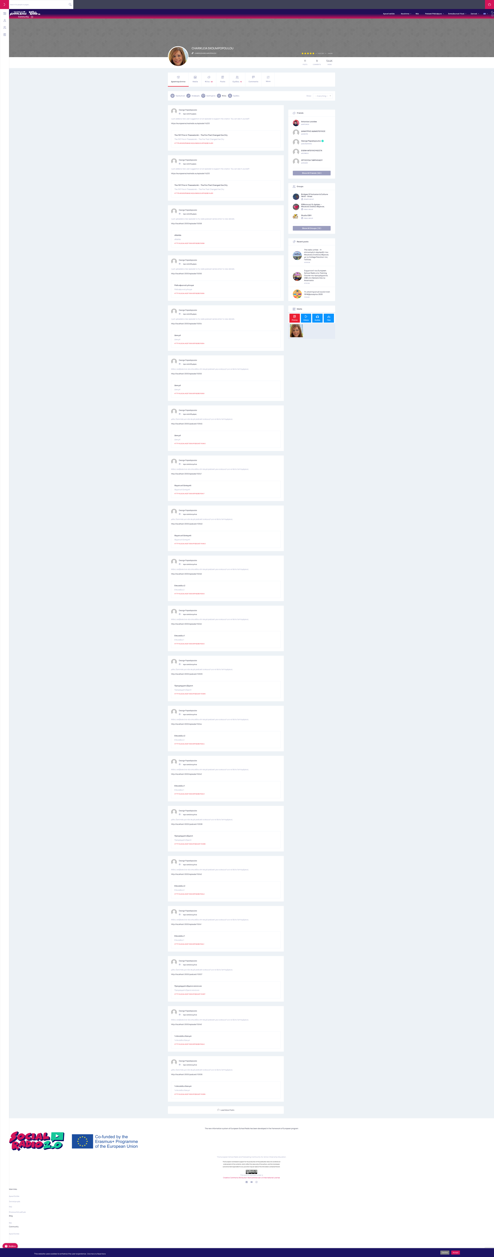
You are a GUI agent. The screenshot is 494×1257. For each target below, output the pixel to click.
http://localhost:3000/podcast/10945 (186, 423)
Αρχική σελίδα (389, 13)
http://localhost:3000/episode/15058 (186, 223)
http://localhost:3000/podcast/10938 (186, 824)
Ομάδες (237, 81)
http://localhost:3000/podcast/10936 (186, 1074)
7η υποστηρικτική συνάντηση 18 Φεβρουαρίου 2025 (317, 293)
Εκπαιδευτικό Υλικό (456, 13)
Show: (309, 96)
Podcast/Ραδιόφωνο (433, 13)
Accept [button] (455, 1252)
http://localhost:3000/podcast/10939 (186, 674)
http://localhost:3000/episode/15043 (186, 774)
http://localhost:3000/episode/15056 (186, 273)
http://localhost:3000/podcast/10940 (186, 524)
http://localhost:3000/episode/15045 (186, 624)
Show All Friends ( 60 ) (311, 173)
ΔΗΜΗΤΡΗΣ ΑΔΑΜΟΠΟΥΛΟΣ (313, 131)
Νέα (417, 13)
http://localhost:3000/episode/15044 (186, 724)
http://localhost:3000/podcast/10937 (186, 974)
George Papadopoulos (188, 110)
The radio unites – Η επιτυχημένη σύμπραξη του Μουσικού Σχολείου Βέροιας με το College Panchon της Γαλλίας (316, 254)
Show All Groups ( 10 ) (311, 228)
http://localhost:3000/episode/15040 (186, 1024)
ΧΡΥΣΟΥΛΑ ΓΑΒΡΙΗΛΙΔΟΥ (312, 160)
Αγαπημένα (210, 96)
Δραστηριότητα (178, 81)
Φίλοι (209, 81)
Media (195, 81)
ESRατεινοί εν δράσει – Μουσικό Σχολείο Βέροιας (312, 205)
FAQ (10, 1207)
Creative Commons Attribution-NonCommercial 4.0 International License (251, 1177)
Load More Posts (227, 1110)
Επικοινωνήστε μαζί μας (17, 1212)
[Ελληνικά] (484, 14)
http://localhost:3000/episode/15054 (186, 323)
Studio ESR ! (306, 215)
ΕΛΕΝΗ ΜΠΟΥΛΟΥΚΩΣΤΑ (311, 151)
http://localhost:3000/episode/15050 (186, 373)
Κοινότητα (405, 13)
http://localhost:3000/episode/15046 (186, 574)
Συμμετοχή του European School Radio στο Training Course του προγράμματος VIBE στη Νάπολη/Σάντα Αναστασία (316, 275)
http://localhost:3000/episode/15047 (186, 473)
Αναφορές (196, 96)
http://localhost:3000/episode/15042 (186, 874)
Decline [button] (445, 1252)
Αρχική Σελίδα (14, 1196)
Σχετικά (474, 13)
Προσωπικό (180, 96)
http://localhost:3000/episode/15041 (186, 924)
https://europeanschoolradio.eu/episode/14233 (190, 123)
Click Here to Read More (96, 1254)
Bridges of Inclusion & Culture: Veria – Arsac (314, 195)
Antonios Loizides (309, 122)
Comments (253, 81)
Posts (222, 81)
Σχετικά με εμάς (14, 1201)
